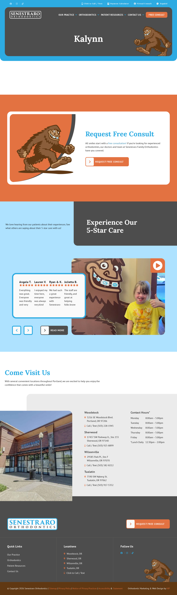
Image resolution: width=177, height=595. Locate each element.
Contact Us (134, 14)
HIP (168, 588)
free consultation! (117, 143)
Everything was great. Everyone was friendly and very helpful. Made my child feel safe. (25, 297)
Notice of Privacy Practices (84, 588)
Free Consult (156, 14)
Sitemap (53, 588)
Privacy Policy (65, 588)
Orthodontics (87, 14)
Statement (118, 588)
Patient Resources (112, 14)
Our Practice (66, 14)
